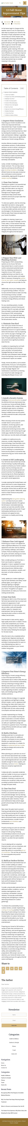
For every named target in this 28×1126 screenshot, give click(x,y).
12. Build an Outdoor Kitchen (11, 115)
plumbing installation (11, 170)
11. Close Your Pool (8, 113)
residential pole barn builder (16, 745)
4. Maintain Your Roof (9, 98)
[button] (20, 3)
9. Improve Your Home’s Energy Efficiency (13, 109)
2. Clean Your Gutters (9, 94)
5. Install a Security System (10, 100)
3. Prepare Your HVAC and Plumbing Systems (14, 96)
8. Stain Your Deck (8, 107)
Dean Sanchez (7, 21)
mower (16, 764)
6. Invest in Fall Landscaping (10, 102)
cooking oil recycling (7, 910)
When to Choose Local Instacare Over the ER (12, 1106)
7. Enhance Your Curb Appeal (11, 105)
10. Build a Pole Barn (9, 111)
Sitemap (16, 1123)
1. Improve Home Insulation (10, 92)
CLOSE (21, 88)
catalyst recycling (6, 178)
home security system (14, 400)
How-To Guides (17, 21)
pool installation (14, 821)
